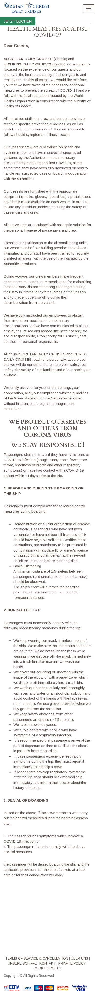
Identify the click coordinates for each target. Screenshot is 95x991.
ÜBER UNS (79, 958)
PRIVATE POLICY (72, 963)
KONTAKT (47, 963)
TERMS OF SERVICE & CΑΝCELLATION (36, 958)
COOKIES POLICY (47, 968)
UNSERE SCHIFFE (22, 963)
